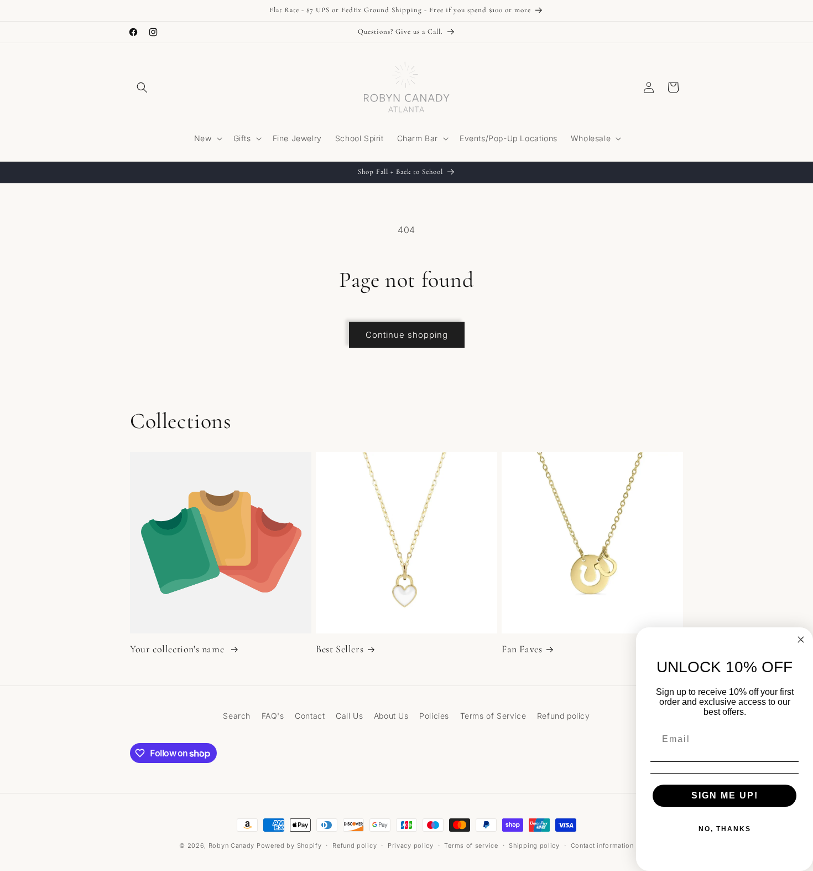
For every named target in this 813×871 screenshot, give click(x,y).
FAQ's (273, 715)
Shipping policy (534, 845)
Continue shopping (407, 334)
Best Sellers (339, 649)
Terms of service (471, 845)
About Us (391, 715)
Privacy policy (411, 845)
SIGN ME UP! (724, 795)
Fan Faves (522, 649)
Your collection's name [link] (178, 649)
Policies (434, 715)
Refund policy (563, 715)
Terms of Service (493, 715)
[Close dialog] (800, 639)
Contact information (602, 845)
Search (237, 715)
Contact (310, 715)
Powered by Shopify (289, 845)
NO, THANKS (725, 829)
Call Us (349, 715)
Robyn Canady (231, 845)
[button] (142, 87)
